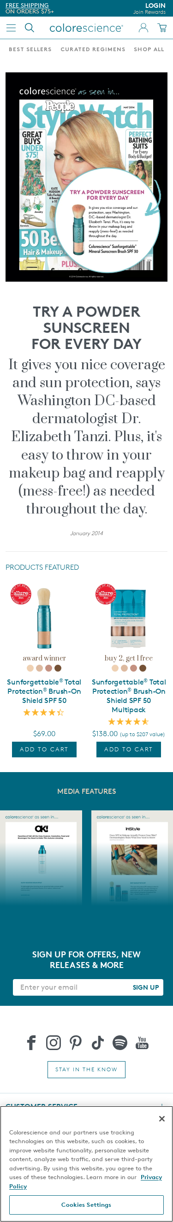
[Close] (162, 1119)
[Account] (143, 27)
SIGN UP (146, 987)
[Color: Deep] (57, 668)
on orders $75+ (30, 11)
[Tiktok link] (97, 1042)
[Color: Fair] (30, 668)
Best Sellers (30, 50)
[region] (86, 1164)
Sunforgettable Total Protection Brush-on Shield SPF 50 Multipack (129, 696)
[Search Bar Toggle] (29, 27)
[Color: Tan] (48, 668)
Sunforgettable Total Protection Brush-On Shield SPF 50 (44, 691)
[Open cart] (161, 27)
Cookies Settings (86, 1204)
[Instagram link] (53, 1042)
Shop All (149, 50)
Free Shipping (27, 5)
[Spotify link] (120, 1042)
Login (149, 8)
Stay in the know (86, 1069)
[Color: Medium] (39, 668)
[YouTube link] (142, 1042)
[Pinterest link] (75, 1042)
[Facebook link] (31, 1042)
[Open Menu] (11, 27)
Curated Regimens (92, 50)
